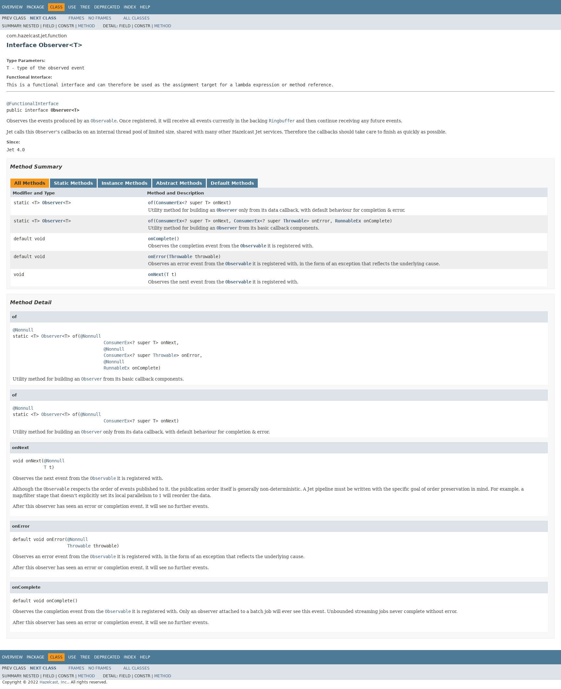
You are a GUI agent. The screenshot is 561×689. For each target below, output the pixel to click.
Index (130, 7)
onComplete (161, 238)
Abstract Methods (179, 183)
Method (86, 26)
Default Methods (232, 183)
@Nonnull (23, 329)
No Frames (99, 18)
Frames (76, 18)
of (150, 202)
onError (157, 256)
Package (35, 7)
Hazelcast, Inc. (54, 682)
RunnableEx (348, 220)
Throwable (294, 220)
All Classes (136, 18)
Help (145, 7)
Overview (12, 7)
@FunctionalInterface (32, 103)
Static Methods (73, 183)
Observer (52, 202)
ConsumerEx (169, 202)
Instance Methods (124, 183)
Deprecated (107, 7)
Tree (85, 7)
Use (72, 7)
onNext (156, 274)
